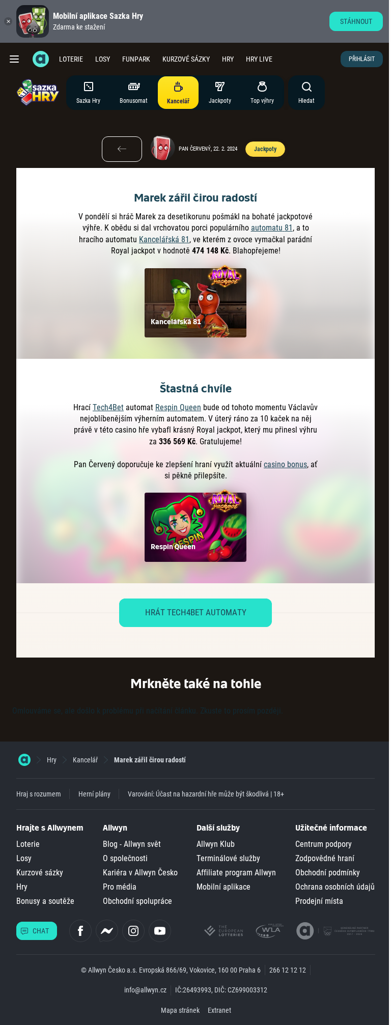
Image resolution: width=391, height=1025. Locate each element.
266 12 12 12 (287, 970)
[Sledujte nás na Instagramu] (133, 931)
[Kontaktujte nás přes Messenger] (107, 931)
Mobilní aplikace (223, 887)
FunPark (136, 59)
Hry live (259, 59)
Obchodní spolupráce (137, 901)
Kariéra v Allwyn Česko (140, 872)
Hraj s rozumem (38, 794)
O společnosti (125, 858)
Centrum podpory (323, 844)
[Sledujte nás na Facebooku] (80, 931)
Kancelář (85, 760)
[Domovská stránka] (24, 760)
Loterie (71, 59)
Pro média (119, 887)
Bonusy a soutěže (45, 901)
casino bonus (285, 464)
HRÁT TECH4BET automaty (195, 612)
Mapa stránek (180, 1010)
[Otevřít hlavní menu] (14, 59)
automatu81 (272, 228)
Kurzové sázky (186, 59)
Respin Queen (178, 407)
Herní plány (94, 794)
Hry (228, 59)
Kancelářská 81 (164, 239)
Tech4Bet (108, 407)
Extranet (219, 1010)
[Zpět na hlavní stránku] (41, 59)
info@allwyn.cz (145, 990)
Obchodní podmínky (327, 872)
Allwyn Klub (216, 844)
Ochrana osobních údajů (335, 887)
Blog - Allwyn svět (132, 844)
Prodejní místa (319, 901)
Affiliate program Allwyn (236, 872)
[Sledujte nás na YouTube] (160, 931)
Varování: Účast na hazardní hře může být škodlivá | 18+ (206, 794)
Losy (102, 59)
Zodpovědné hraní (324, 858)
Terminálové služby (228, 858)
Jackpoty (265, 149)
